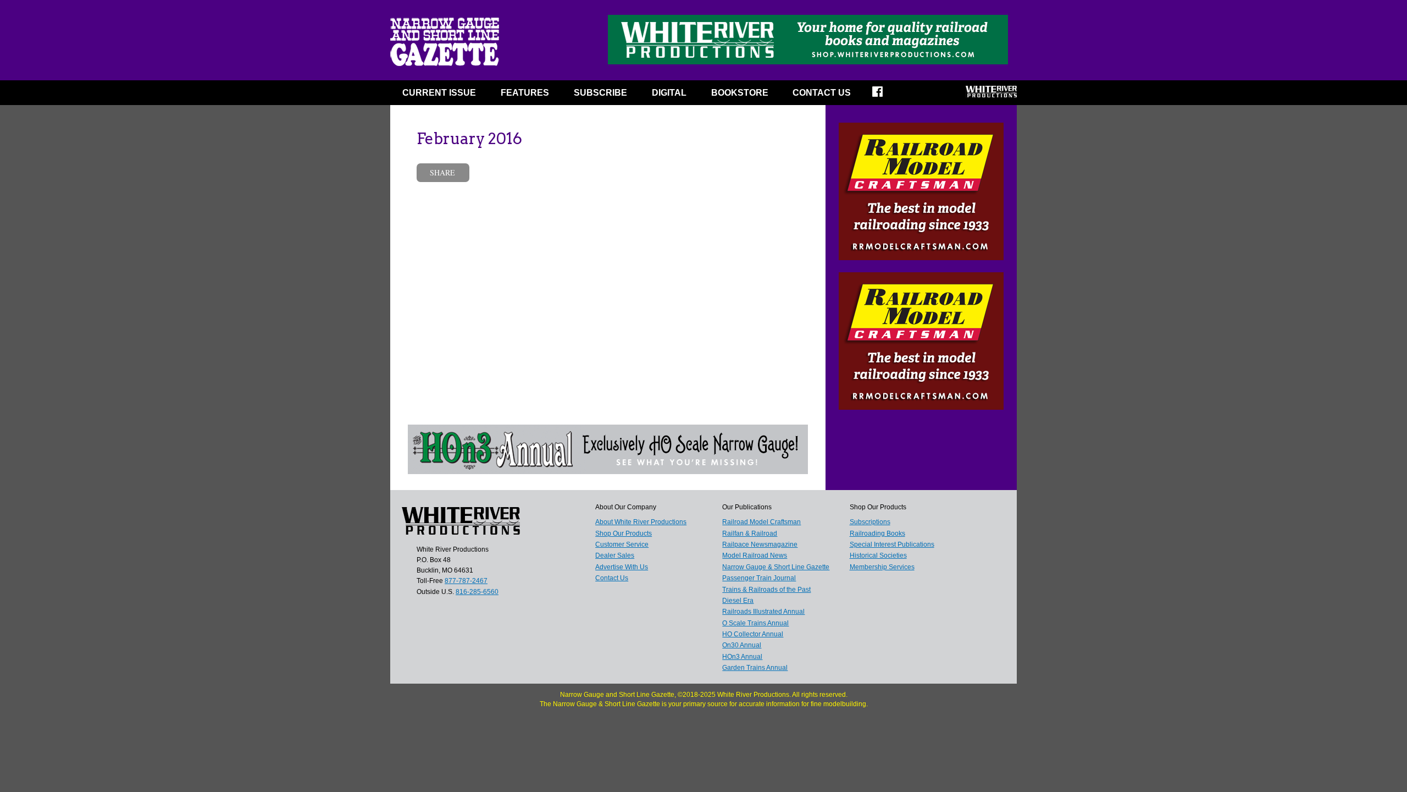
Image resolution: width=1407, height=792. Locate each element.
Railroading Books (877, 533)
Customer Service (622, 544)
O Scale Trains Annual (755, 623)
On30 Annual (741, 645)
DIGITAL (669, 92)
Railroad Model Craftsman (761, 522)
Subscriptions (870, 522)
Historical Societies (878, 555)
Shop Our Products (623, 533)
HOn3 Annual (742, 657)
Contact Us (822, 92)
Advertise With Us (621, 567)
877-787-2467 (466, 581)
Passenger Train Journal (759, 578)
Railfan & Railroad (749, 533)
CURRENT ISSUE (439, 92)
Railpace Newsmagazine (759, 544)
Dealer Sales (614, 555)
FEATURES (525, 92)
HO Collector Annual (752, 634)
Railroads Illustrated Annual (763, 611)
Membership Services (882, 567)
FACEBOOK (884, 95)
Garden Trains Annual (755, 668)
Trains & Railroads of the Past (766, 589)
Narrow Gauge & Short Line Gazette (775, 567)
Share (442, 172)
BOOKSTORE (739, 92)
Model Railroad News (754, 555)
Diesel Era (738, 600)
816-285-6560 (477, 592)
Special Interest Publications (892, 544)
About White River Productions (640, 522)
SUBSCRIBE (600, 92)
